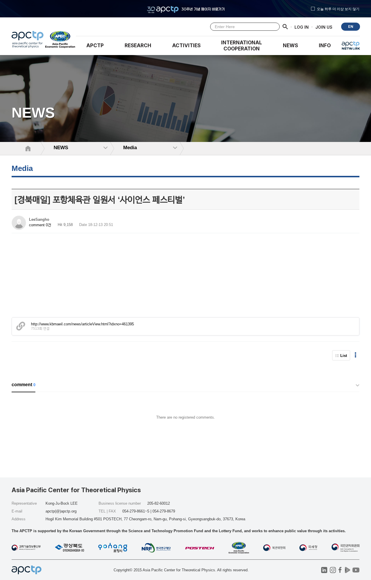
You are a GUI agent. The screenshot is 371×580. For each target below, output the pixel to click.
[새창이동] (60, 41)
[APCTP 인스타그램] (333, 570)
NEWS (290, 45)
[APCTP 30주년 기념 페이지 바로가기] (185, 8)
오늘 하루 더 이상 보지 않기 (338, 9)
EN (350, 26)
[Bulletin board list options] (355, 355)
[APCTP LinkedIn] (324, 570)
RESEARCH (138, 45)
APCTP (95, 45)
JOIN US (323, 26)
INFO (325, 45)
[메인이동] (27, 41)
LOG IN (301, 26)
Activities (186, 45)
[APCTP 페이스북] (340, 570)
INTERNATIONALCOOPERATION (241, 46)
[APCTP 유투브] (355, 570)
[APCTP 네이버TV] (347, 570)
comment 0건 (40, 225)
